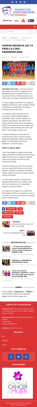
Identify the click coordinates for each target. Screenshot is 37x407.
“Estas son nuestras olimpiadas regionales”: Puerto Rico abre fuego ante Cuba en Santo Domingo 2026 (23, 273)
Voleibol (19, 213)
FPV (20, 209)
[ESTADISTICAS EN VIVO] (24, 2)
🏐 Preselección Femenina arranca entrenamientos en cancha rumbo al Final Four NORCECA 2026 (22, 249)
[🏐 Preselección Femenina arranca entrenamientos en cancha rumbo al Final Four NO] (6, 249)
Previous (4, 382)
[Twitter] (18, 357)
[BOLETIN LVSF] (20, 2)
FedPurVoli (11, 209)
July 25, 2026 (16, 279)
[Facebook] (11, 357)
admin (15, 57)
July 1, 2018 (7, 57)
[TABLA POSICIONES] (16, 2)
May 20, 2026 (16, 254)
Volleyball (8, 217)
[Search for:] (19, 31)
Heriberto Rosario (28, 254)
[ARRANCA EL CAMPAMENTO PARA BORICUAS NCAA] (6, 262)
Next (30, 382)
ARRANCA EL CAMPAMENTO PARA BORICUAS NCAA (22, 261)
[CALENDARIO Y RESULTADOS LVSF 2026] (12, 2)
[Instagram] (26, 357)
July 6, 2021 (16, 264)
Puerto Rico (8, 213)
